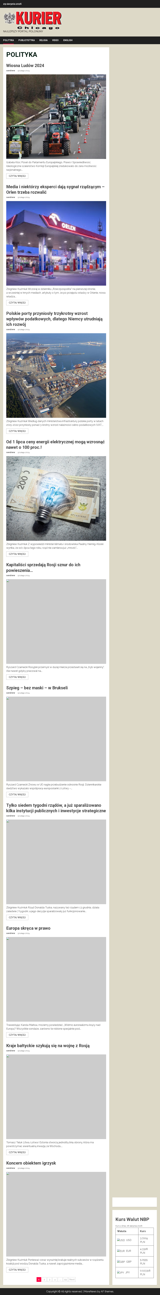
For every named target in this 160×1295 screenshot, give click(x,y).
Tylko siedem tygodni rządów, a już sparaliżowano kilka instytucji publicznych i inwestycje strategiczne (56, 862)
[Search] (156, 40)
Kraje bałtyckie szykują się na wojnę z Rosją (48, 1045)
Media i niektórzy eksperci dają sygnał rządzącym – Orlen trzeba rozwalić (56, 243)
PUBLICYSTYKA (26, 40)
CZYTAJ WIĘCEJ (17, 176)
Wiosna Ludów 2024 (25, 65)
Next (72, 1279)
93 (65, 1279)
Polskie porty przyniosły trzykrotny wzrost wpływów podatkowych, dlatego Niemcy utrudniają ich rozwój (54, 319)
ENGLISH (67, 40)
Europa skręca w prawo (28, 928)
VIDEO (55, 40)
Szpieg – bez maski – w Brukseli (37, 687)
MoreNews (90, 1291)
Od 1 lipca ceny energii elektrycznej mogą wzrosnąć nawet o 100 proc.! (56, 498)
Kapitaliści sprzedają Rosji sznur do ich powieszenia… (56, 621)
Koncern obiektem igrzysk (31, 1163)
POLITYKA (8, 40)
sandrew (10, 71)
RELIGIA (43, 40)
